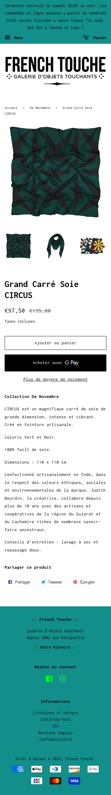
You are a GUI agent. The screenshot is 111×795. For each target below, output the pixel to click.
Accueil (11, 107)
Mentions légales (55, 733)
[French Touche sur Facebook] (49, 680)
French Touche (79, 759)
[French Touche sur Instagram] (62, 680)
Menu (17, 37)
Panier (98, 37)
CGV (55, 726)
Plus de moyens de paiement (55, 379)
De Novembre (40, 107)
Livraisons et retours (55, 713)
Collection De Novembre (32, 396)
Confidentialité (55, 739)
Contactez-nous (55, 719)
